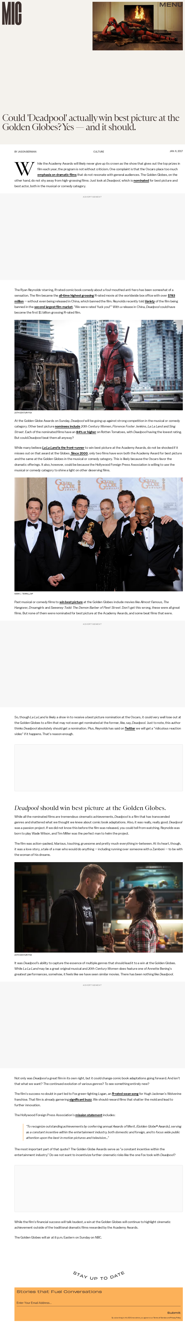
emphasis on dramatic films (57, 174)
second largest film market (53, 307)
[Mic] (11, 13)
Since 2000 (79, 453)
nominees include (67, 426)
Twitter (130, 728)
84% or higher (86, 432)
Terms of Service (160, 1318)
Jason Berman (27, 151)
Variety (150, 301)
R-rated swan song (125, 1093)
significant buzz (80, 1099)
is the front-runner (71, 447)
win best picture (71, 602)
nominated (141, 180)
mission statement (88, 1115)
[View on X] (98, 768)
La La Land (50, 447)
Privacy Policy (175, 1318)
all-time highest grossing (76, 295)
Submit (174, 1312)
